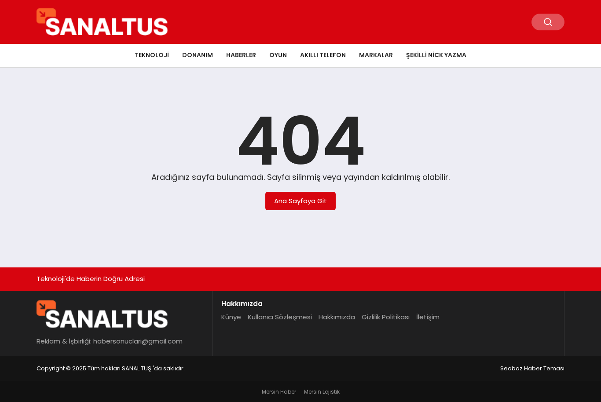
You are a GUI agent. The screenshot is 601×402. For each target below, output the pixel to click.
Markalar (376, 55)
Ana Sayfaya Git (300, 200)
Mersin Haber (279, 391)
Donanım (197, 55)
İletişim (428, 317)
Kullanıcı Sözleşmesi (280, 317)
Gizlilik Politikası (386, 317)
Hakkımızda (337, 317)
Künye (231, 317)
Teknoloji (152, 55)
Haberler (241, 55)
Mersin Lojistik (322, 391)
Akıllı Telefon (323, 55)
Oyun (278, 55)
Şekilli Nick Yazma (436, 55)
